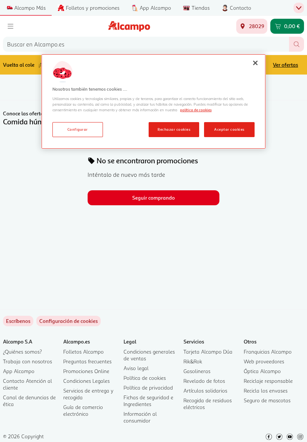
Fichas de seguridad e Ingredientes (148, 400)
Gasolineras (196, 371)
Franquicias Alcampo (268, 351)
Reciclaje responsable (268, 381)
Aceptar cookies (229, 129)
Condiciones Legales (86, 381)
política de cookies (196, 110)
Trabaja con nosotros (27, 361)
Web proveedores (264, 361)
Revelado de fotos (204, 381)
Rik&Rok (192, 361)
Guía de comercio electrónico (83, 410)
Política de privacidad (148, 387)
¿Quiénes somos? (22, 351)
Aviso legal (136, 368)
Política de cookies (145, 378)
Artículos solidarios (205, 390)
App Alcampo (18, 371)
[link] (68, 321)
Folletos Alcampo (83, 351)
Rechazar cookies (174, 129)
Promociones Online (86, 371)
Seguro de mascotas (267, 400)
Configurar (77, 129)
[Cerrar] (255, 63)
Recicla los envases (266, 390)
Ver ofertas (285, 64)
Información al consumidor (140, 417)
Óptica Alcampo (262, 371)
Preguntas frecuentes (87, 361)
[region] (153, 101)
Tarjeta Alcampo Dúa (207, 351)
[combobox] (146, 44)
